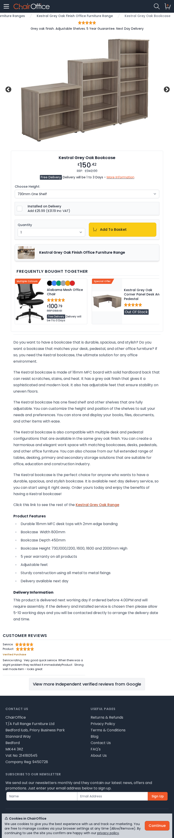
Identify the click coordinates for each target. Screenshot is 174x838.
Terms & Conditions (108, 730)
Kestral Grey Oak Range (97, 504)
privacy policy (108, 833)
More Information (120, 177)
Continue (157, 825)
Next (166, 89)
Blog (94, 736)
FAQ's (96, 749)
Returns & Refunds (107, 717)
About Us (99, 755)
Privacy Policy (103, 723)
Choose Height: (27, 186)
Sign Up (158, 796)
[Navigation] (6, 6)
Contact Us (101, 742)
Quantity (25, 225)
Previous (8, 89)
